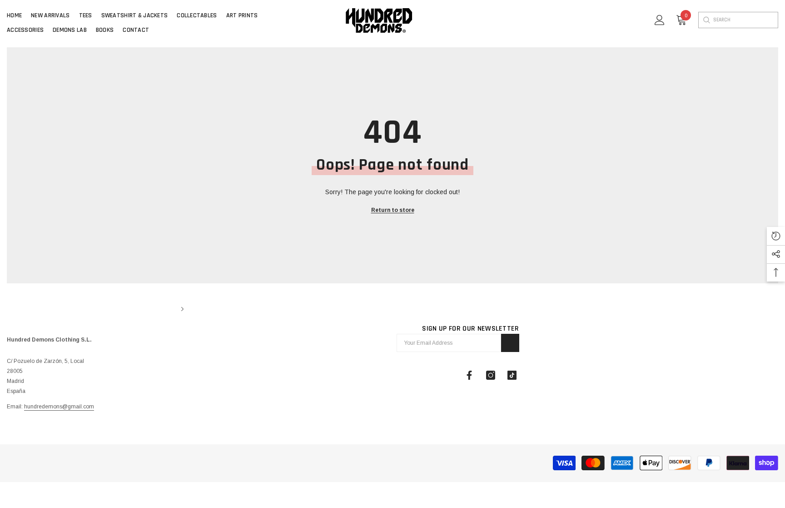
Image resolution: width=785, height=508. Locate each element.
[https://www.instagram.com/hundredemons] (490, 375)
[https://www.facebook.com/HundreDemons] (469, 375)
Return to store (392, 210)
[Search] (706, 20)
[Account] (660, 20)
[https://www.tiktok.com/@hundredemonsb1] (512, 375)
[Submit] (510, 343)
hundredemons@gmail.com (59, 406)
